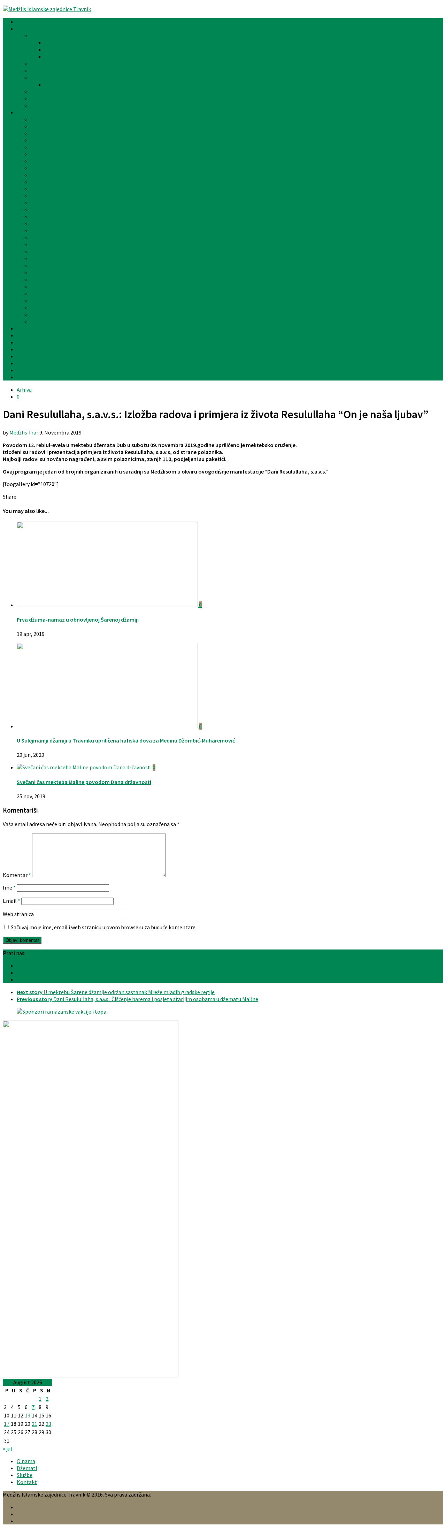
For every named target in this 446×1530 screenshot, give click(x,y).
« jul (7, 1448)
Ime (9, 887)
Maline (39, 230)
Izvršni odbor (46, 63)
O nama (26, 1461)
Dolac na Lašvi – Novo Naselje (65, 147)
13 (27, 1415)
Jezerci (39, 188)
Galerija (26, 356)
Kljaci (37, 209)
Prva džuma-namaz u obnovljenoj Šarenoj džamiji (78, 619)
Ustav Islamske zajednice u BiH (67, 91)
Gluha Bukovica (49, 160)
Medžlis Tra (22, 432)
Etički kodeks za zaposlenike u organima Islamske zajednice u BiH (108, 105)
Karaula (40, 202)
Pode (37, 258)
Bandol (39, 119)
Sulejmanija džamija (54, 293)
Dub (35, 154)
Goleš (37, 167)
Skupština (42, 70)
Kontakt (27, 377)
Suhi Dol (40, 286)
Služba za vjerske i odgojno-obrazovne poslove (100, 42)
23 (48, 1423)
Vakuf (37, 314)
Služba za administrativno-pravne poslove (95, 49)
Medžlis (25, 28)
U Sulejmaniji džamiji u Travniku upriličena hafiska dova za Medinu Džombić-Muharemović (126, 740)
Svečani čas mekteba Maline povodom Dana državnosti (84, 781)
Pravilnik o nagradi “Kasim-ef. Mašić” (88, 84)
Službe (38, 35)
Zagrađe (41, 321)
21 (34, 1423)
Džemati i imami (36, 112)
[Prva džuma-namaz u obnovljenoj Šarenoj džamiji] (108, 604)
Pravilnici (42, 77)
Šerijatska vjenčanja (40, 370)
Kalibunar (42, 195)
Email (11, 900)
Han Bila (41, 181)
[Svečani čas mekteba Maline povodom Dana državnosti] (85, 767)
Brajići (38, 133)
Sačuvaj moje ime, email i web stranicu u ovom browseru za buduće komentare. (104, 927)
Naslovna (28, 21)
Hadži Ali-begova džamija (60, 174)
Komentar (17, 874)
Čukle (37, 140)
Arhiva (24, 363)
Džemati (27, 1467)
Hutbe (24, 349)
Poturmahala (47, 265)
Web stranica (18, 913)
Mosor (38, 237)
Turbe (38, 300)
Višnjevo (40, 307)
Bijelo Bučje (45, 126)
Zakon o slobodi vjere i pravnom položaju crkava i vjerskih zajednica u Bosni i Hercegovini (135, 98)
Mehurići (41, 244)
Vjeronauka (30, 342)
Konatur (41, 216)
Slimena (40, 279)
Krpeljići (41, 223)
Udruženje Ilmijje (37, 328)
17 (6, 1423)
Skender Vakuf (47, 272)
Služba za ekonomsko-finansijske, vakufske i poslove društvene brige (126, 56)
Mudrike (40, 251)
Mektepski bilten (37, 335)
